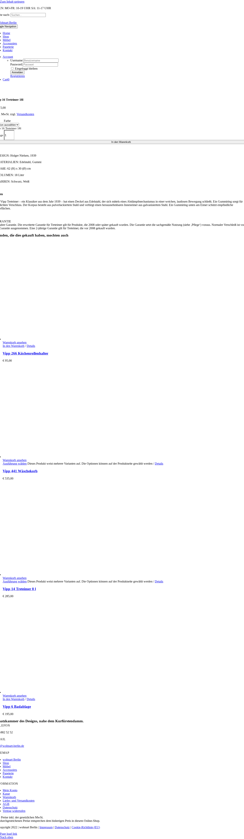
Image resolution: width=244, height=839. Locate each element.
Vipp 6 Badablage (17, 707)
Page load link (8, 833)
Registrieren (17, 76)
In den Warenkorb (13, 346)
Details (31, 346)
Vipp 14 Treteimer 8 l (19, 589)
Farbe (7, 120)
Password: (16, 64)
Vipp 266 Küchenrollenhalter (25, 353)
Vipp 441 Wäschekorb (20, 471)
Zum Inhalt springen (12, 1)
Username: (16, 60)
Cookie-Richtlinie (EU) (86, 827)
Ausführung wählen (15, 463)
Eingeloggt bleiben (26, 68)
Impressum (46, 827)
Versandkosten (25, 114)
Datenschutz (62, 827)
